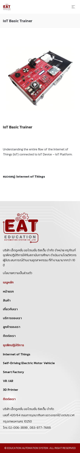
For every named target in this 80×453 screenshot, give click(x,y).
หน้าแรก (8, 291)
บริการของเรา (12, 318)
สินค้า (6, 300)
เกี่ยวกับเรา (10, 309)
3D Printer (10, 389)
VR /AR (8, 381)
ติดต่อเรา (9, 335)
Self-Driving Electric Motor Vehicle (29, 363)
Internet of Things (30, 176)
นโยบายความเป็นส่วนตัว (17, 273)
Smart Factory (13, 372)
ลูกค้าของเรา (11, 326)
